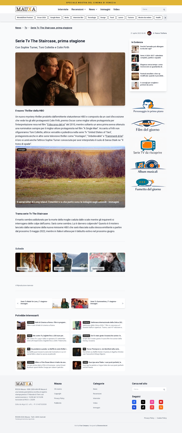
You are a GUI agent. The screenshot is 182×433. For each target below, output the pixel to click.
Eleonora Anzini (102, 425)
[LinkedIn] (134, 407)
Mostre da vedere (144, 17)
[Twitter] (143, 402)
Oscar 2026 (41, 17)
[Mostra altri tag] (165, 17)
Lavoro (120, 17)
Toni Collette (22, 269)
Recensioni (97, 394)
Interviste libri (78, 17)
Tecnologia (92, 17)
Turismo (131, 17)
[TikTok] (143, 407)
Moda (67, 17)
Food (112, 17)
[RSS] (161, 407)
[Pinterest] (152, 407)
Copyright (57, 394)
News (18, 27)
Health (158, 17)
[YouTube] (161, 402)
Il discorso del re (56, 124)
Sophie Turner (97, 269)
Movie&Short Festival (25, 17)
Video (116, 9)
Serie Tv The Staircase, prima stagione (51, 27)
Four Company (84, 425)
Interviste (63, 9)
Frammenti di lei (114, 136)
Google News (55, 17)
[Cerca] (164, 9)
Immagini (105, 9)
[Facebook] (134, 402)
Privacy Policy (59, 398)
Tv (26, 27)
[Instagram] (152, 402)
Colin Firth (59, 269)
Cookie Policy (162, 418)
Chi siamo (58, 389)
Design (103, 17)
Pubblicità (57, 403)
